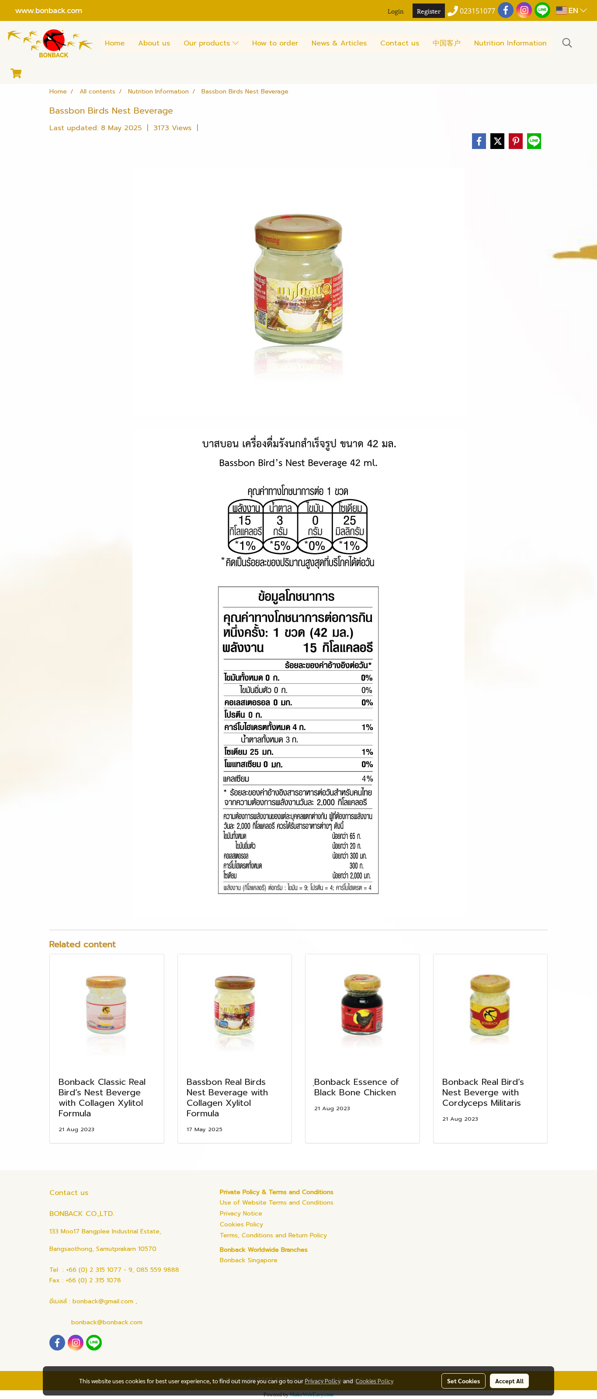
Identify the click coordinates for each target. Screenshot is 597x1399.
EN (573, 10)
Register (429, 10)
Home (115, 43)
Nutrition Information (510, 43)
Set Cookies (463, 1381)
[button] (567, 43)
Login (396, 10)
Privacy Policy (322, 1381)
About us (154, 43)
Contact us (399, 43)
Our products (208, 43)
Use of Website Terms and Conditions (276, 1202)
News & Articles (339, 43)
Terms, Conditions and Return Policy (273, 1235)
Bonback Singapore (249, 1260)
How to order (275, 43)
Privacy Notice (241, 1213)
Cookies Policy (241, 1224)
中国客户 (447, 43)
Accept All (509, 1381)
